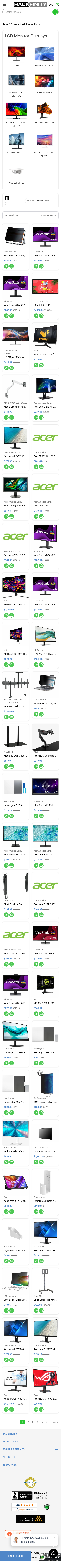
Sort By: (31, 201)
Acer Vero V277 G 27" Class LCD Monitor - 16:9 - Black (45, 505)
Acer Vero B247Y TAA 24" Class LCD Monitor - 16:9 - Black (45, 1349)
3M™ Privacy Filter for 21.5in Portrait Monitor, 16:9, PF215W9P (45, 1102)
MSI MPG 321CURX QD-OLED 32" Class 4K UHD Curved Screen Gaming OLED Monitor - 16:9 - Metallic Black (15, 604)
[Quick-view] (6, 266)
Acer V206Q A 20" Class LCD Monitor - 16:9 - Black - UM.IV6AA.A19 (15, 505)
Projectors (44, 92)
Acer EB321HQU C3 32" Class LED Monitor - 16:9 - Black (45, 456)
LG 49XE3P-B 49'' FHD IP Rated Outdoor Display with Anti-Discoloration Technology (45, 305)
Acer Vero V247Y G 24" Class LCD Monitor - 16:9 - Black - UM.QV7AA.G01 (15, 854)
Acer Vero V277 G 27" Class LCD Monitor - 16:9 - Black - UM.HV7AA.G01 (15, 555)
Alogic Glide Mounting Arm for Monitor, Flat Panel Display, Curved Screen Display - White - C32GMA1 (15, 407)
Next (53, 1421)
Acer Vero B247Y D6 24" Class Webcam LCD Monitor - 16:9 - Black (15, 456)
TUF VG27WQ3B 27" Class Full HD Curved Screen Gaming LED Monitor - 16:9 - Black (45, 354)
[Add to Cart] (11, 266)
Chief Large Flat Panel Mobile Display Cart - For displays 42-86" (45, 1300)
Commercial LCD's (44, 65)
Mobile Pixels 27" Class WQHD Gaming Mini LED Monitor (15, 1151)
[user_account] (50, 4)
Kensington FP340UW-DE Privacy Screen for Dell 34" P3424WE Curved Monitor (15, 805)
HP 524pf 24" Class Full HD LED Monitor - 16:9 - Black (45, 654)
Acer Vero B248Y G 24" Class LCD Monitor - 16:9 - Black (45, 407)
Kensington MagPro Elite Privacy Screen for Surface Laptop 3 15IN (45, 1052)
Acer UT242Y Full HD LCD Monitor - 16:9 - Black (15, 953)
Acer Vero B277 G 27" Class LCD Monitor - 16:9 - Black (45, 904)
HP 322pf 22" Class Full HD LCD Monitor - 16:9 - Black (15, 1052)
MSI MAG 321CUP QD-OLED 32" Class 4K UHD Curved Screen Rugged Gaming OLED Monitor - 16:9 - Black (15, 654)
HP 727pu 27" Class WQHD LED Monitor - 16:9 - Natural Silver (15, 357)
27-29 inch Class (16, 152)
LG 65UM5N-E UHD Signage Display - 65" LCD (45, 1151)
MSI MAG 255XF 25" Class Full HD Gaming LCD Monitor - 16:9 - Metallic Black (45, 1003)
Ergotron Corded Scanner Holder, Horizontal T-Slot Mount (15, 1250)
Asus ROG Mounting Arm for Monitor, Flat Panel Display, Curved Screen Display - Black (45, 755)
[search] (55, 12)
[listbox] (45, 200)
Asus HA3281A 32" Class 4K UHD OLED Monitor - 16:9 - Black (15, 1399)
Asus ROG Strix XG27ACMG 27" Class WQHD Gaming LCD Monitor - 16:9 (45, 1399)
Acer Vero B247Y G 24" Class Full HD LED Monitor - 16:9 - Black (45, 854)
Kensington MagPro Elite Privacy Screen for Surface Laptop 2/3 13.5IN (15, 1102)
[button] (30, 215)
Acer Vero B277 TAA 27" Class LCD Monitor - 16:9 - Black (15, 1349)
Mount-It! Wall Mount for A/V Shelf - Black (15, 755)
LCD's (16, 65)
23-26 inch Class (44, 122)
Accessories (16, 183)
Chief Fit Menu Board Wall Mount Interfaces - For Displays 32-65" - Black (15, 904)
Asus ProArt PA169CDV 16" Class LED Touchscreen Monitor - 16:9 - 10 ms (15, 1201)
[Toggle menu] (4, 4)
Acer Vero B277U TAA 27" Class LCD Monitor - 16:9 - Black (45, 1250)
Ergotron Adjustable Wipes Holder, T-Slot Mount (45, 1201)
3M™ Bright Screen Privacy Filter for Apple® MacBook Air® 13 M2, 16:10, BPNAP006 (15, 1300)
